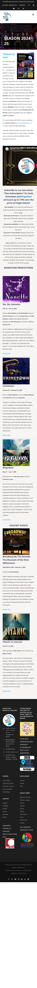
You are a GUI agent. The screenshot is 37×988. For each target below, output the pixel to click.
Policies (22, 803)
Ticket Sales (6, 780)
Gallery (22, 811)
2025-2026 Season (8, 783)
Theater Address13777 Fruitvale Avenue (10, 730)
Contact (22, 780)
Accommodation (7, 789)
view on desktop (21, 123)
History (22, 808)
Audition (5, 803)
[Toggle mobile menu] (33, 15)
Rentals (22, 823)
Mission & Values (25, 800)
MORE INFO (6, 353)
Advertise (5, 814)
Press (21, 817)
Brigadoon (26, 196)
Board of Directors (25, 797)
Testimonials (23, 820)
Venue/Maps (6, 792)
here (4, 136)
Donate (5, 808)
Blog (21, 786)
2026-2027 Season (8, 786)
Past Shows (23, 814)
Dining (4, 817)
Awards (22, 806)
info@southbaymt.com (11, 752)
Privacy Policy (22, 873)
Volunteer (5, 806)
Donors (5, 811)
